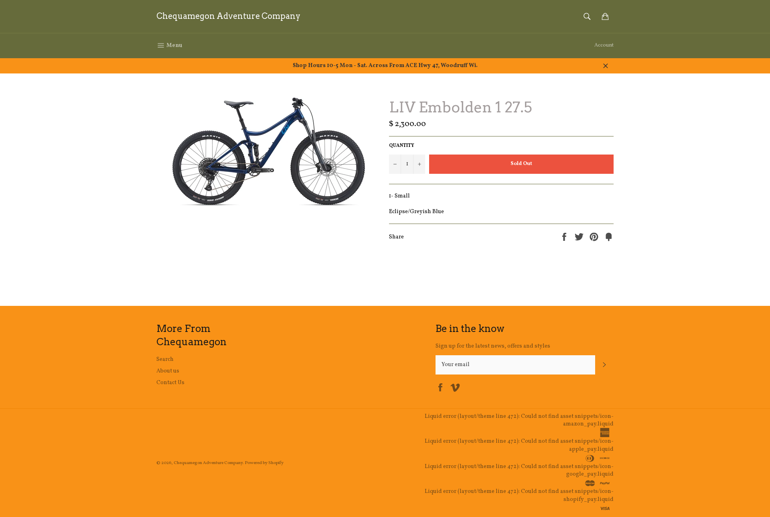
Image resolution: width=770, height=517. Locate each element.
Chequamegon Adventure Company (228, 16)
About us (167, 371)
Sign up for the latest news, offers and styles (493, 346)
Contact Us (170, 383)
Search (165, 359)
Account (604, 45)
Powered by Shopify (264, 463)
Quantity (401, 145)
